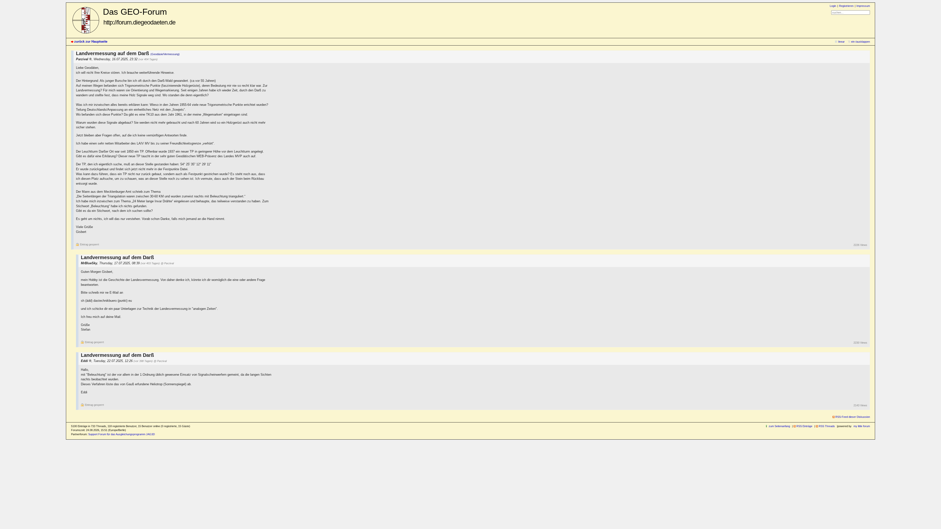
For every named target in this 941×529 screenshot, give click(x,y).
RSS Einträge (804, 426)
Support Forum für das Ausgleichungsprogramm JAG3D (121, 434)
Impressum (863, 5)
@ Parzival (167, 263)
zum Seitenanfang (779, 426)
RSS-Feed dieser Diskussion (852, 416)
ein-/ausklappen (860, 41)
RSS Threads (827, 426)
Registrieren (846, 5)
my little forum (862, 426)
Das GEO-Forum (139, 16)
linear (841, 41)
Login (833, 5)
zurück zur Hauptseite (90, 41)
